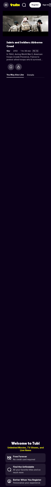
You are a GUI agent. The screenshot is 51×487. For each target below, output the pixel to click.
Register (35, 5)
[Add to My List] (11, 67)
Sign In (45, 5)
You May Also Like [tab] (15, 75)
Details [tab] (30, 75)
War (8, 51)
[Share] (18, 67)
